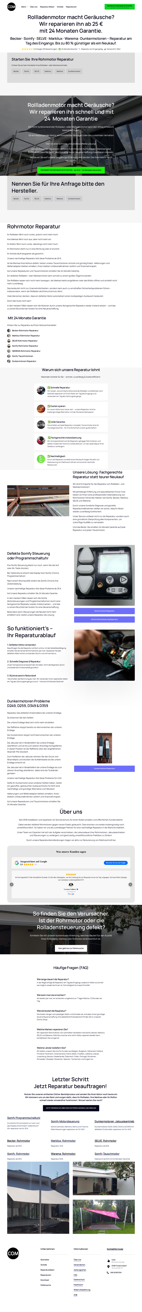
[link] (116, 1260)
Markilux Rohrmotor (63, 1140)
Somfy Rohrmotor (18, 1153)
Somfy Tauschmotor (107, 1153)
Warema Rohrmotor (63, 1153)
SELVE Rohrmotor (105, 1140)
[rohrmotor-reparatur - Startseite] (13, 1253)
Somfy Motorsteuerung (65, 1121)
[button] (11, 884)
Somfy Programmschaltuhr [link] (23, 1118)
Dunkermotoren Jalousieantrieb (114, 1121)
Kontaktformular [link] (115, 1248)
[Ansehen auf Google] (71, 885)
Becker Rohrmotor (18, 1140)
